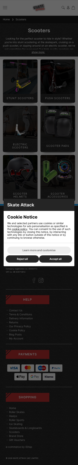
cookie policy (19, 229)
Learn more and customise (39, 250)
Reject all (22, 258)
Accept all (56, 258)
